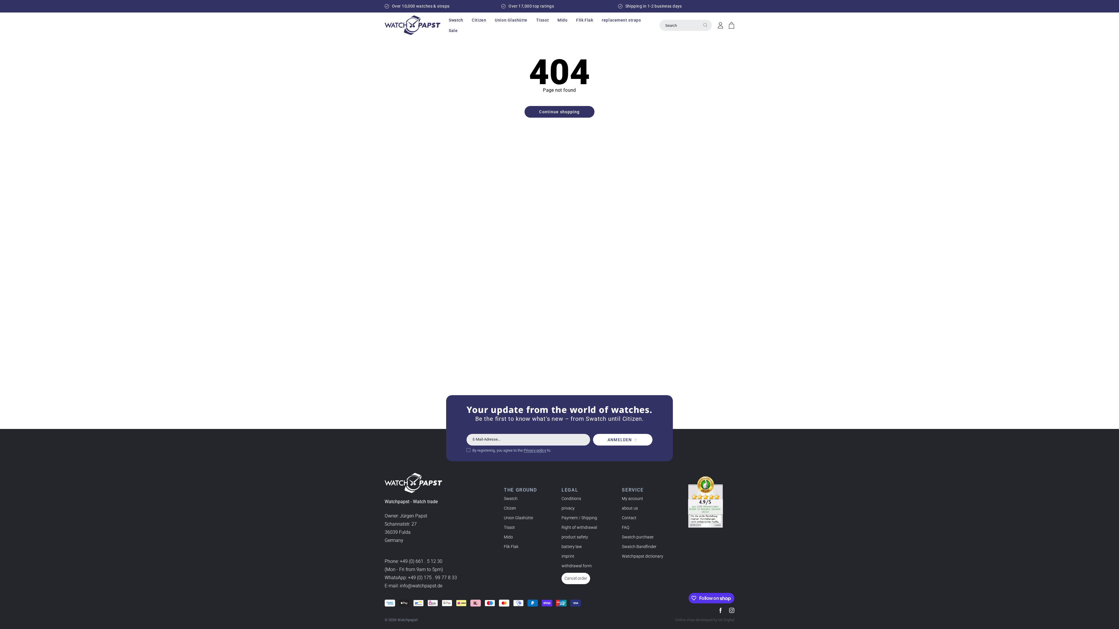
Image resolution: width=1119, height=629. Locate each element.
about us (630, 508)
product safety (575, 537)
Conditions (571, 498)
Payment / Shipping (579, 517)
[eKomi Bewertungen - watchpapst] (705, 502)
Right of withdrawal (579, 527)
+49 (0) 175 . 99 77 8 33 (432, 577)
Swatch (511, 498)
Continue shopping (559, 111)
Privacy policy (535, 450)
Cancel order (575, 578)
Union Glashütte (518, 517)
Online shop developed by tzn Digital (704, 620)
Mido (508, 537)
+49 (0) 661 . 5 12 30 (421, 561)
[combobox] (685, 25)
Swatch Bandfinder (639, 546)
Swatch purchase (637, 537)
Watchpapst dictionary (642, 556)
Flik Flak (511, 546)
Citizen (510, 508)
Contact (629, 517)
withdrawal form (577, 565)
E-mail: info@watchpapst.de (413, 586)
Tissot (509, 527)
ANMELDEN (620, 439)
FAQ (625, 527)
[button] (455, 20)
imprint (568, 556)
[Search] (705, 25)
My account (632, 498)
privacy (568, 508)
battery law (572, 546)
